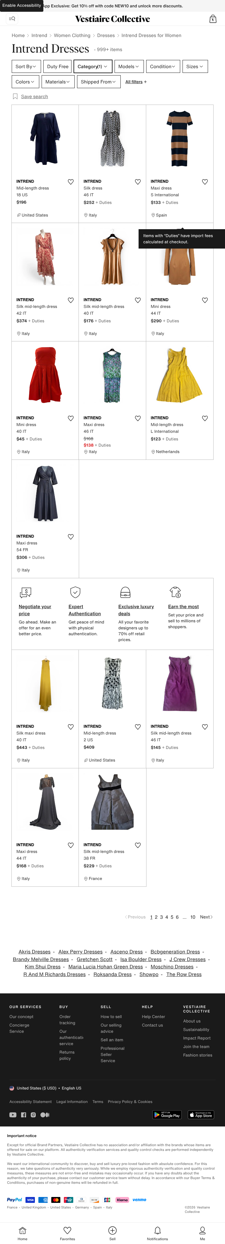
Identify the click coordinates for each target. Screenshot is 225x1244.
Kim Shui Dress (43, 966)
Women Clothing (72, 35)
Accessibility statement (30, 1101)
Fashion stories (197, 1055)
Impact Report (197, 1038)
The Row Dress (184, 974)
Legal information (72, 1101)
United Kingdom (34, 1207)
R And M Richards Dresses (54, 974)
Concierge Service (19, 1028)
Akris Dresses (34, 951)
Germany (82, 1207)
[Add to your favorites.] (70, 181)
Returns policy (67, 1055)
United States (60, 1207)
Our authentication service (73, 1037)
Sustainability (196, 1030)
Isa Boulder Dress (140, 959)
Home (18, 35)
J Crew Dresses (187, 959)
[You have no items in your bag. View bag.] (213, 19)
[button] (213, 19)
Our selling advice (111, 1028)
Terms (97, 1101)
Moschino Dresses (172, 966)
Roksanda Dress (112, 974)
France (12, 1207)
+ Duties (104, 202)
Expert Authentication (85, 610)
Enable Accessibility (21, 5)
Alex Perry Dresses (80, 951)
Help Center (153, 1017)
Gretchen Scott (94, 959)
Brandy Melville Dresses (41, 959)
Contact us (152, 1025)
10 (192, 917)
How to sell (111, 1017)
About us (191, 1021)
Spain (97, 1207)
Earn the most (183, 606)
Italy (109, 1207)
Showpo (148, 974)
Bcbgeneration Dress (175, 951)
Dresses (106, 35)
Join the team (196, 1047)
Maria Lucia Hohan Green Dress (105, 966)
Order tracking (67, 1020)
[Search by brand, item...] (12, 18)
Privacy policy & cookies (130, 1101)
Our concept (21, 1017)
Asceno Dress (126, 951)
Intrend (39, 35)
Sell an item (112, 1040)
